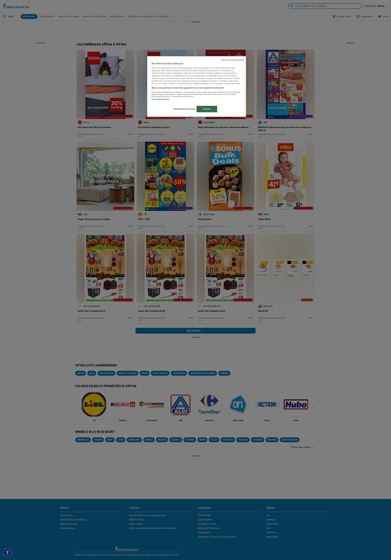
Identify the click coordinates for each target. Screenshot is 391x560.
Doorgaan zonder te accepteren (232, 60)
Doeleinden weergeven (184, 109)
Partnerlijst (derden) (160, 99)
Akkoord (207, 109)
